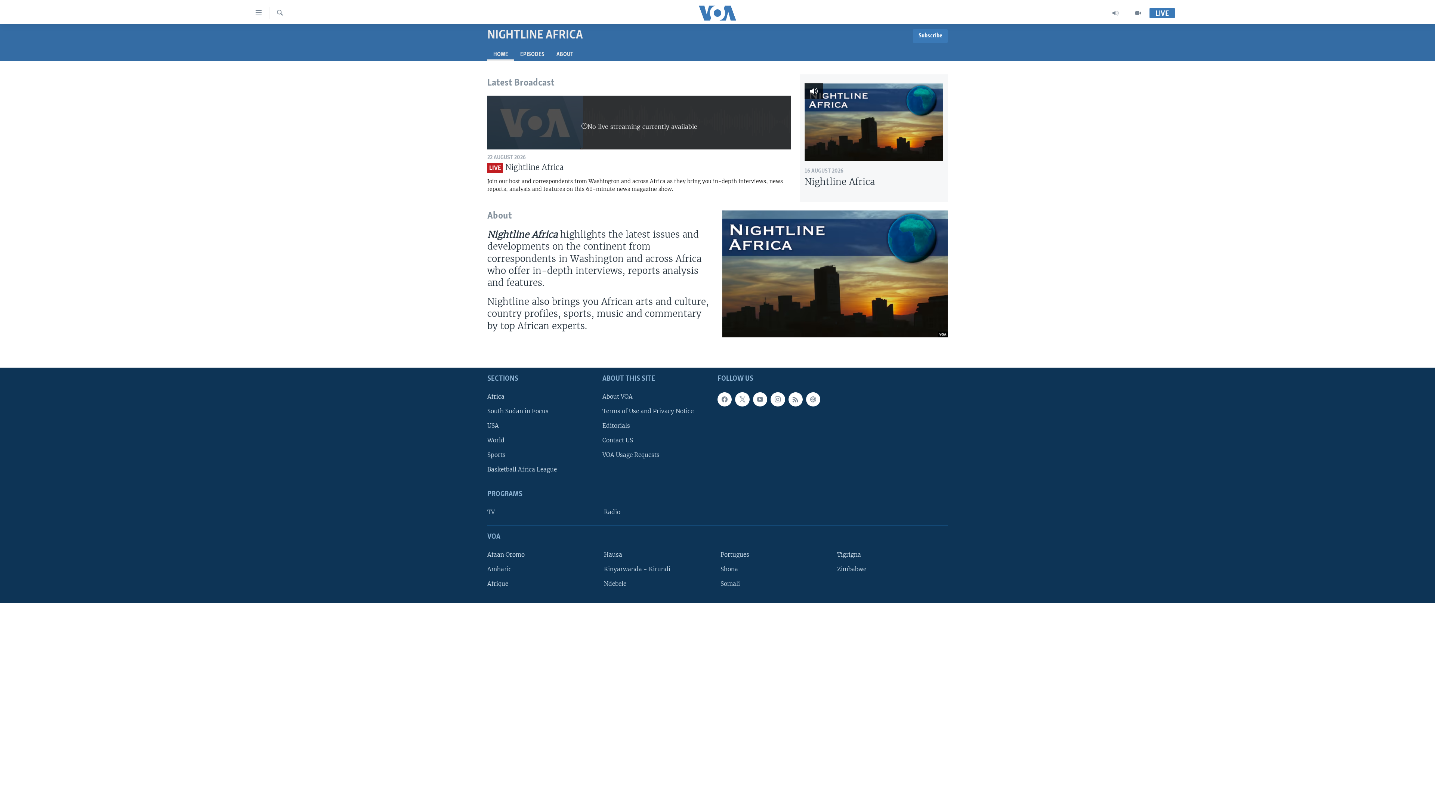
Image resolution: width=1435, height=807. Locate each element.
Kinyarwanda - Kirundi (637, 569)
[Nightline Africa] (874, 122)
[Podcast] (813, 399)
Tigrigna (849, 554)
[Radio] (1115, 13)
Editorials (616, 425)
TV (491, 512)
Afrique (497, 583)
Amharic (499, 569)
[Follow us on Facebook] (725, 399)
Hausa (613, 554)
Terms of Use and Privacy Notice (648, 411)
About (564, 55)
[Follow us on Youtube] (760, 399)
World (495, 440)
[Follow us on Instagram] (778, 399)
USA (493, 425)
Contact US (617, 440)
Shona (729, 569)
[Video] (1138, 13)
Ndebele (615, 583)
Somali (730, 583)
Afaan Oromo (506, 554)
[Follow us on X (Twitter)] (742, 399)
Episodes (532, 55)
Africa (495, 396)
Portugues (734, 554)
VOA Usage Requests (631, 454)
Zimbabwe (851, 569)
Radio (612, 512)
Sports (496, 454)
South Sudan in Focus (518, 411)
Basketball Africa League (522, 469)
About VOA (617, 396)
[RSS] (796, 399)
